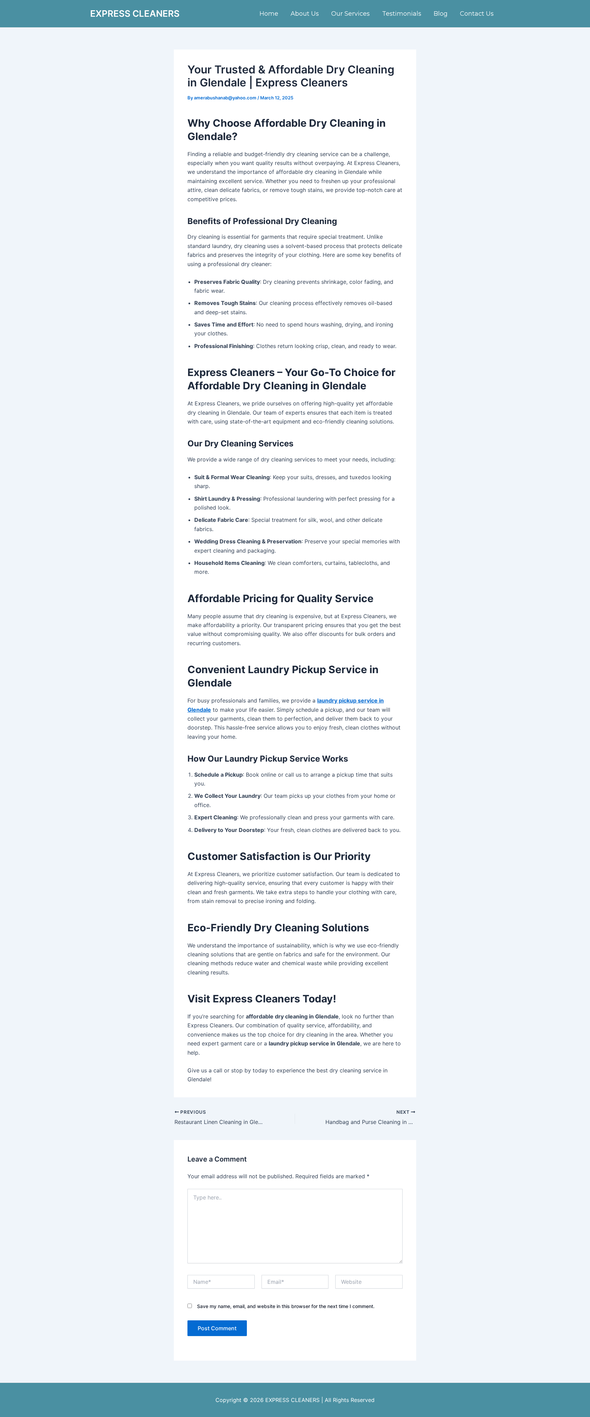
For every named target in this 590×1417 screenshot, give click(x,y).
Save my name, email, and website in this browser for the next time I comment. (286, 1306)
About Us (305, 13)
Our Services (350, 13)
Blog (441, 13)
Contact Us (477, 13)
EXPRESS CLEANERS (135, 13)
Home (268, 13)
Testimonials (401, 13)
